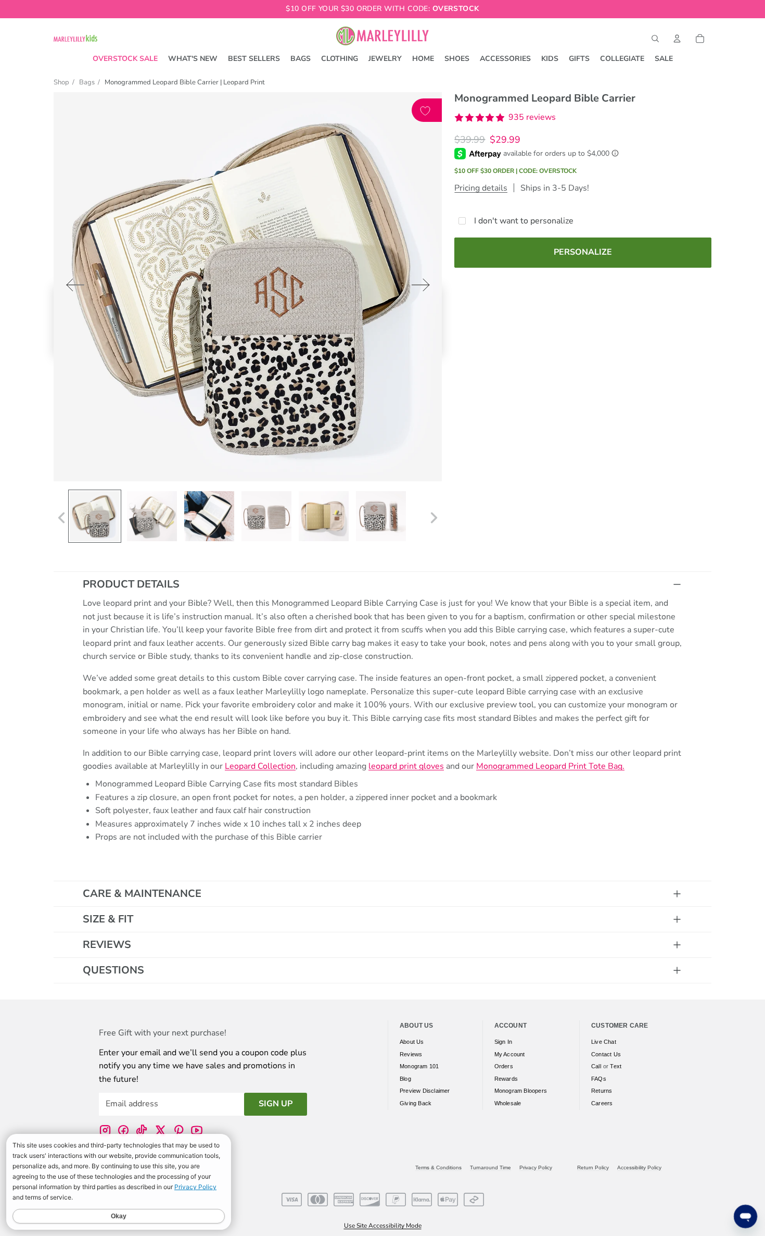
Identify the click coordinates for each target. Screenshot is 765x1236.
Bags (87, 82)
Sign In (503, 1042)
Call (596, 1066)
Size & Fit (108, 919)
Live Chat (603, 1042)
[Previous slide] (72, 287)
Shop (61, 82)
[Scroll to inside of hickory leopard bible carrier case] (209, 516)
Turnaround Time (490, 1167)
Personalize (583, 252)
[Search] (655, 38)
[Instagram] (105, 1129)
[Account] (677, 38)
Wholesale (507, 1103)
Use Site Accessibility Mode (383, 1225)
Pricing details (480, 188)
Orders (503, 1066)
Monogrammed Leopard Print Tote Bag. (550, 766)
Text (615, 1066)
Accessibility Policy (639, 1167)
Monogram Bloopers (520, 1091)
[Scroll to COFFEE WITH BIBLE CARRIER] (151, 516)
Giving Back (415, 1103)
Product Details (131, 584)
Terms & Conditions (438, 1167)
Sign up (275, 1103)
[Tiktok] (141, 1129)
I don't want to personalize (523, 221)
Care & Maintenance (142, 894)
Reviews (107, 945)
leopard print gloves (406, 766)
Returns (601, 1091)
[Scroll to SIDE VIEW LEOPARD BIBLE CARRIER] (380, 516)
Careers (602, 1103)
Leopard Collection (260, 766)
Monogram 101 (419, 1066)
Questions (113, 970)
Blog (405, 1078)
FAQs (598, 1078)
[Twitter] (160, 1129)
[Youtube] (196, 1129)
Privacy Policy (535, 1167)
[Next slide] (423, 287)
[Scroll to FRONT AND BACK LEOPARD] (266, 516)
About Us (412, 1042)
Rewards (506, 1078)
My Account (509, 1054)
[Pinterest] (178, 1129)
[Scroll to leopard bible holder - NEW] (94, 516)
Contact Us (606, 1054)
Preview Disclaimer (425, 1091)
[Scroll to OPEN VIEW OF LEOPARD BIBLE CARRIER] (323, 516)
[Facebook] (123, 1129)
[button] (505, 117)
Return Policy (593, 1167)
